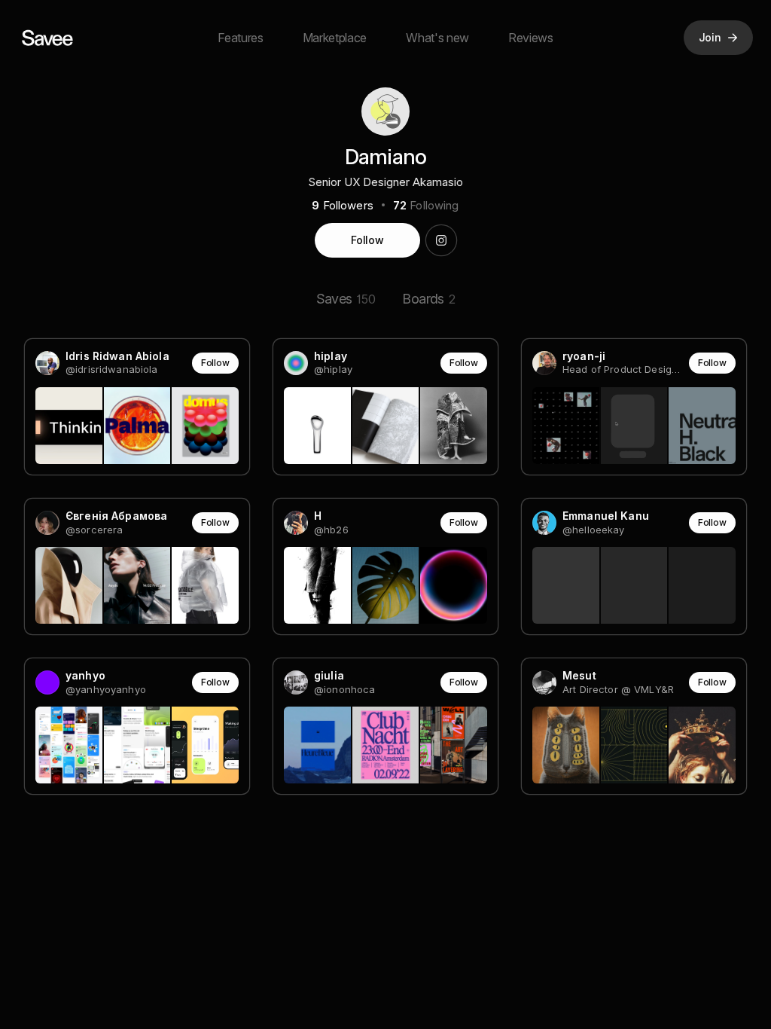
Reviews (530, 37)
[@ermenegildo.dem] (441, 240)
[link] (137, 407)
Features (240, 37)
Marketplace (335, 37)
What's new (437, 37)
